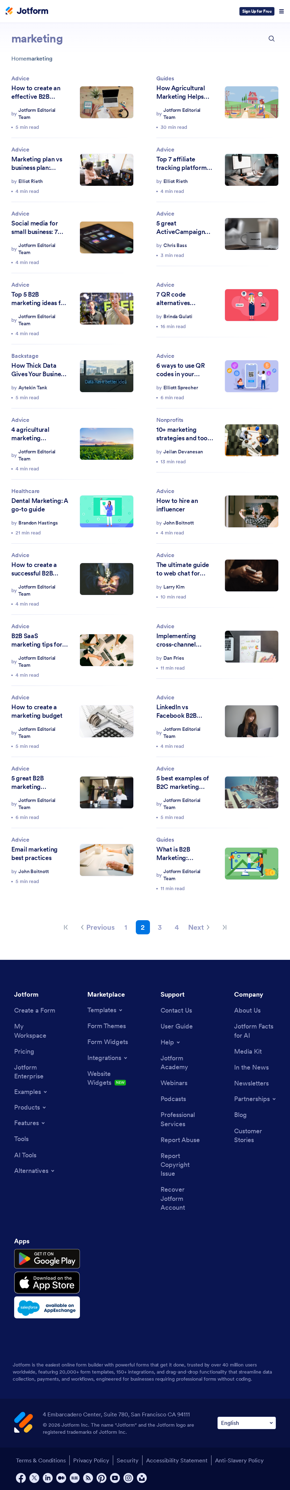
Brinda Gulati (177, 316)
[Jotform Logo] (27, 11)
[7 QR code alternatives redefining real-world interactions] (252, 305)
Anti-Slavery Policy (239, 1460)
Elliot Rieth (30, 181)
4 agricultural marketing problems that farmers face (31, 433)
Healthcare (25, 490)
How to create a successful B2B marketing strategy (38, 569)
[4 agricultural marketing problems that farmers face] (107, 444)
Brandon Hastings (38, 523)
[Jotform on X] (34, 1478)
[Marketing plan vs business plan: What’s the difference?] (107, 170)
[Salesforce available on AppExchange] (47, 1307)
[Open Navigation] (281, 11)
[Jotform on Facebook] (21, 1478)
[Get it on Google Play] (47, 1259)
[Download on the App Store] (47, 1283)
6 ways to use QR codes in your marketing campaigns (180, 369)
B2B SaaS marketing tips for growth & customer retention (38, 640)
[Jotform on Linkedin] (48, 1478)
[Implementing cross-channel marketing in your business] (252, 646)
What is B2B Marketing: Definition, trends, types (181, 853)
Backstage (24, 355)
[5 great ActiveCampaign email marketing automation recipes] (252, 234)
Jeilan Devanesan (183, 451)
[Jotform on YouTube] (115, 1478)
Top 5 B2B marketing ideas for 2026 (39, 298)
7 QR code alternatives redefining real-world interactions (182, 298)
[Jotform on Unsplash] (142, 1478)
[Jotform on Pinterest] (101, 1478)
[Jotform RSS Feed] (88, 1478)
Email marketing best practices (34, 853)
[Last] (224, 927)
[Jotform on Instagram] (128, 1478)
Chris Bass (175, 245)
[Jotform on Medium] (61, 1478)
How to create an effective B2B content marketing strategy (37, 92)
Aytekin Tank (32, 387)
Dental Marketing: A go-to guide (39, 505)
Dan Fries (173, 658)
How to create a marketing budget (37, 711)
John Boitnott (178, 523)
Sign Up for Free (257, 11)
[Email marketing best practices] (107, 860)
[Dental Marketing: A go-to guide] (107, 511)
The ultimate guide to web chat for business (182, 569)
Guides (165, 78)
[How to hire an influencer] (252, 511)
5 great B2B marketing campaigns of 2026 (38, 782)
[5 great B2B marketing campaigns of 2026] (107, 792)
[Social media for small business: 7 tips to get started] (107, 237)
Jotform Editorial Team (37, 113)
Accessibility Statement (177, 1460)
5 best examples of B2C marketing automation (182, 782)
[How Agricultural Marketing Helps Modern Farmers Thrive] (252, 102)
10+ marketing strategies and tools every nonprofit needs (184, 433)
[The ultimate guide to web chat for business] (252, 575)
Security (128, 1460)
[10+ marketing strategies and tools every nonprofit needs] (252, 440)
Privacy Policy (91, 1460)
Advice (20, 78)
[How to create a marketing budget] (107, 721)
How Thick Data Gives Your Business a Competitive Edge (39, 369)
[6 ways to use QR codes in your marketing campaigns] (252, 376)
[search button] (272, 38)
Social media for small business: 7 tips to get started (36, 227)
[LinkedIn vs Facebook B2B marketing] (252, 721)
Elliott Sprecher (180, 387)
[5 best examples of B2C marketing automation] (252, 792)
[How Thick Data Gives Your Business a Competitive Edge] (107, 376)
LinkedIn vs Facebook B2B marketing (176, 711)
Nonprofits (169, 419)
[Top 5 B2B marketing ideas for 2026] (107, 308)
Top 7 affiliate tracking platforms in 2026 (182, 163)
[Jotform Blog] (75, 1478)
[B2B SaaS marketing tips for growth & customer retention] (107, 650)
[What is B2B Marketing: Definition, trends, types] (252, 863)
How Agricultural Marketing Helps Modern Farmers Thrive (180, 92)
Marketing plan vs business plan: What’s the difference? (36, 163)
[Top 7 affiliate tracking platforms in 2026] (252, 170)
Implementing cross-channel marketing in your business (181, 640)
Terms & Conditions (41, 1460)
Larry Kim (174, 587)
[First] (65, 927)
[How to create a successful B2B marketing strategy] (107, 579)
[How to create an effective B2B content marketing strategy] (107, 102)
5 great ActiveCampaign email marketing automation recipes (183, 227)
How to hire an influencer (177, 505)
